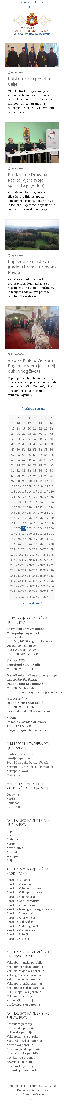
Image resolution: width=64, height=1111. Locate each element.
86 (40, 470)
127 (45, 497)
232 (51, 565)
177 (12, 533)
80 (51, 465)
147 (23, 512)
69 (34, 460)
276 (34, 597)
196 (29, 544)
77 (34, 465)
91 (23, 476)
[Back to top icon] (58, 1105)
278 (45, 597)
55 (45, 449)
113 (12, 491)
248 (51, 576)
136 (51, 502)
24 (51, 428)
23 (45, 428)
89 (12, 476)
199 (45, 544)
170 (18, 528)
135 (45, 502)
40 (51, 439)
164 (29, 523)
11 (23, 423)
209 (12, 554)
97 (12, 481)
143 (45, 507)
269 (34, 591)
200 (51, 544)
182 (40, 533)
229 (34, 565)
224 (51, 560)
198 (40, 544)
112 (51, 486)
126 (40, 497)
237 (34, 570)
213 (34, 554)
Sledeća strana (30, 603)
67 (23, 460)
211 (23, 554)
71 (45, 460)
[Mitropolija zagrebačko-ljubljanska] (32, 23)
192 (51, 539)
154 (18, 518)
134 (40, 502)
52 (29, 449)
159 (45, 518)
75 (23, 465)
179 (23, 533)
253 (34, 581)
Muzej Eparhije (17, 775)
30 (40, 434)
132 (29, 502)
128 (51, 497)
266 (18, 591)
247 (45, 576)
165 (34, 523)
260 (29, 586)
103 (45, 481)
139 (23, 507)
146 (18, 512)
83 (23, 470)
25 (12, 434)
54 (40, 449)
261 (34, 586)
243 (23, 576)
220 (29, 560)
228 (29, 565)
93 (34, 476)
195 (23, 544)
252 (29, 581)
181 (34, 533)
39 (45, 439)
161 (12, 523)
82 (18, 470)
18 (18, 428)
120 (51, 491)
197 (34, 544)
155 (23, 518)
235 (23, 570)
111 (45, 486)
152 (51, 512)
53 (34, 449)
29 (34, 434)
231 (45, 565)
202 (18, 549)
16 (51, 423)
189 (34, 539)
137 (12, 507)
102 (40, 481)
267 (23, 591)
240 (51, 570)
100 (29, 481)
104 (51, 481)
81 (12, 470)
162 (18, 523)
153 (12, 518)
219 (23, 560)
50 (18, 449)
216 (51, 554)
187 (23, 539)
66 (18, 460)
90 (18, 476)
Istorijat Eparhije (18, 758)
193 (12, 544)
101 (34, 481)
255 (45, 581)
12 (29, 423)
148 (29, 512)
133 (34, 502)
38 (40, 439)
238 (40, 570)
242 (18, 576)
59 (23, 455)
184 (51, 533)
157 (34, 518)
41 (12, 444)
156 (29, 518)
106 (18, 486)
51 (23, 449)
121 (12, 497)
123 (23, 497)
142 (40, 507)
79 (45, 465)
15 (45, 423)
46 (40, 444)
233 (12, 570)
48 (51, 444)
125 (34, 497)
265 (12, 591)
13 (34, 423)
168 (51, 523)
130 (18, 502)
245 (34, 576)
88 (51, 470)
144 (51, 507)
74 (18, 465)
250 (18, 581)
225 (12, 565)
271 (45, 591)
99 (23, 481)
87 (45, 470)
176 (51, 528)
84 (29, 470)
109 (34, 486)
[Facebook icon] (29, 6)
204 (29, 549)
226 (18, 565)
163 (23, 523)
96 (51, 476)
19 (23, 428)
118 (40, 491)
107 (23, 486)
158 (40, 518)
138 (18, 507)
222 (40, 560)
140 (29, 507)
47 (45, 444)
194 (18, 544)
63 (45, 455)
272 (51, 591)
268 (29, 591)
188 (29, 539)
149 (34, 512)
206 (40, 549)
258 (18, 586)
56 (51, 449)
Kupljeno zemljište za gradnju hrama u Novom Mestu (32, 267)
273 (18, 597)
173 (34, 528)
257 (12, 586)
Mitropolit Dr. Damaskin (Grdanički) (31, 767)
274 (23, 597)
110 (40, 486)
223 (45, 560)
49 (12, 449)
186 (18, 539)
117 (34, 491)
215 (45, 554)
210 (18, 554)
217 (12, 560)
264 (51, 586)
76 (29, 465)
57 (12, 455)
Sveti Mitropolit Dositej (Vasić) (27, 762)
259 (23, 586)
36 (29, 439)
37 (34, 439)
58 (18, 455)
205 (34, 549)
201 (12, 549)
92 (29, 476)
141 (34, 507)
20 (29, 428)
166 (40, 523)
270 (40, 591)
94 (40, 476)
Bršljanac (13, 803)
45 (34, 444)
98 (18, 481)
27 (23, 434)
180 (29, 533)
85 (34, 470)
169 (12, 528)
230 (40, 565)
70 (40, 460)
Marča (11, 799)
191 (45, 539)
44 (29, 444)
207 (45, 549)
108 (29, 486)
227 (23, 565)
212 (29, 554)
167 (45, 523)
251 (23, 581)
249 (12, 581)
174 (40, 528)
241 (12, 576)
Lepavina (13, 794)
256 (51, 581)
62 (40, 455)
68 (29, 460)
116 (29, 491)
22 (40, 428)
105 (12, 486)
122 (18, 497)
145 (12, 512)
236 (29, 570)
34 (18, 439)
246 (40, 576)
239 (45, 570)
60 (29, 455)
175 (45, 528)
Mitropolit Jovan (18, 771)
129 (12, 502)
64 (51, 455)
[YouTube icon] (33, 6)
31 (45, 434)
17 (12, 428)
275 (29, 597)
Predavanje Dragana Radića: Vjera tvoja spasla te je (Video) (27, 180)
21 (34, 428)
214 (40, 554)
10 (18, 423)
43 (23, 444)
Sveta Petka (14, 807)
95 (45, 476)
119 (45, 491)
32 (51, 434)
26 (18, 434)
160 (51, 518)
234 (18, 570)
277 (40, 597)
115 (23, 491)
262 (40, 586)
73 (12, 465)
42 (18, 444)
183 (45, 533)
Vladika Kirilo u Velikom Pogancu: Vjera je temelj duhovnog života (31, 365)
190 (40, 539)
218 (18, 560)
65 (12, 460)
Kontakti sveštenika (20, 754)
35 (23, 439)
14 (40, 423)
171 (23, 528)
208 (51, 549)
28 (29, 434)
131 (23, 502)
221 (34, 560)
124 (29, 497)
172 (29, 528)
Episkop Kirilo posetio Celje (29, 81)
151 (45, 512)
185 (12, 539)
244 (29, 576)
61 (34, 455)
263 (45, 586)
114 (18, 491)
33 (12, 439)
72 (51, 460)
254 (40, 581)
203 (23, 549)
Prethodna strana (33, 408)
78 (40, 465)
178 (18, 533)
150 (40, 512)
